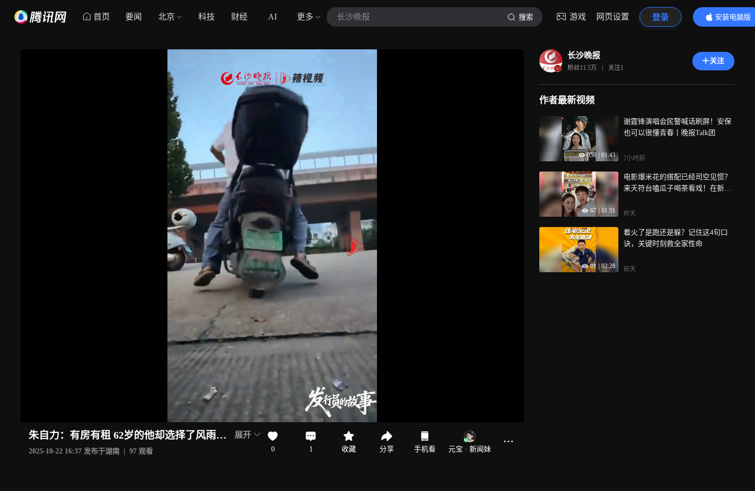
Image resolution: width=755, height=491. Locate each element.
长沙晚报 (584, 55)
